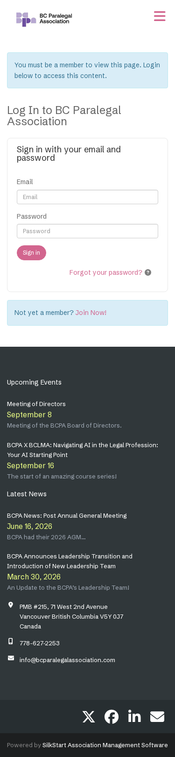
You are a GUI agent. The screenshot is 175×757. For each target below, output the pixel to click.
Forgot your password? (106, 272)
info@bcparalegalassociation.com (67, 660)
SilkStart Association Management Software (105, 745)
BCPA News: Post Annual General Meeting (66, 515)
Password (32, 216)
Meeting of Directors (36, 403)
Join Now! (91, 312)
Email (25, 182)
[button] (148, 272)
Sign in (31, 252)
